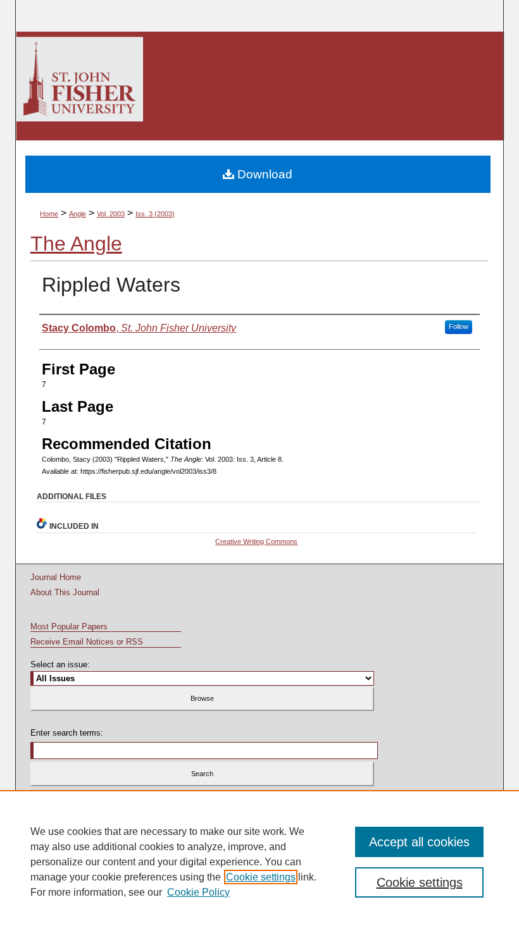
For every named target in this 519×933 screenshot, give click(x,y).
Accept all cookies (419, 842)
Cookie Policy (198, 892)
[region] (259, 861)
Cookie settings (261, 877)
